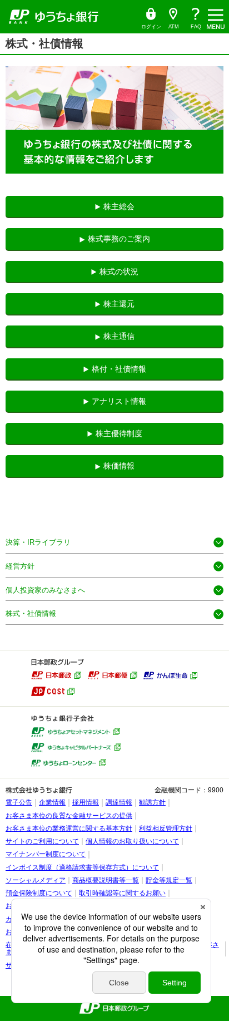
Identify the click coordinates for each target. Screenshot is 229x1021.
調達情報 (119, 802)
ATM (170, 18)
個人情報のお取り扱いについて (132, 841)
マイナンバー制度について (46, 854)
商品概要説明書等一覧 (105, 880)
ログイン (150, 18)
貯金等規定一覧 (169, 880)
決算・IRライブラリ (38, 542)
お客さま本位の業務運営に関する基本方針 (69, 828)
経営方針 (20, 566)
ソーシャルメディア (36, 880)
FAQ (196, 26)
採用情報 (85, 802)
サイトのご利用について (42, 841)
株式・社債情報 (31, 613)
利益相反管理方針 (165, 828)
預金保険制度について (39, 893)
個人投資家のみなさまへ (45, 590)
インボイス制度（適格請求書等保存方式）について (82, 867)
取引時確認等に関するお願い (122, 893)
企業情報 (52, 802)
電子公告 (19, 802)
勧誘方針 (152, 802)
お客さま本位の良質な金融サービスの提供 (69, 816)
